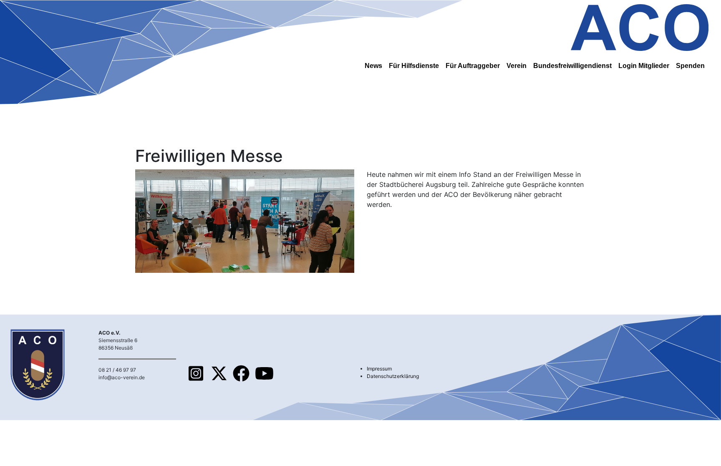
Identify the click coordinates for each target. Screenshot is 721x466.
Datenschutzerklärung (393, 376)
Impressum (379, 368)
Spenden (690, 65)
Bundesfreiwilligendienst (572, 65)
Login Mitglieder (643, 65)
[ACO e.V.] (640, 26)
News (373, 65)
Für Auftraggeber (473, 65)
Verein (517, 65)
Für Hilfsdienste (414, 65)
